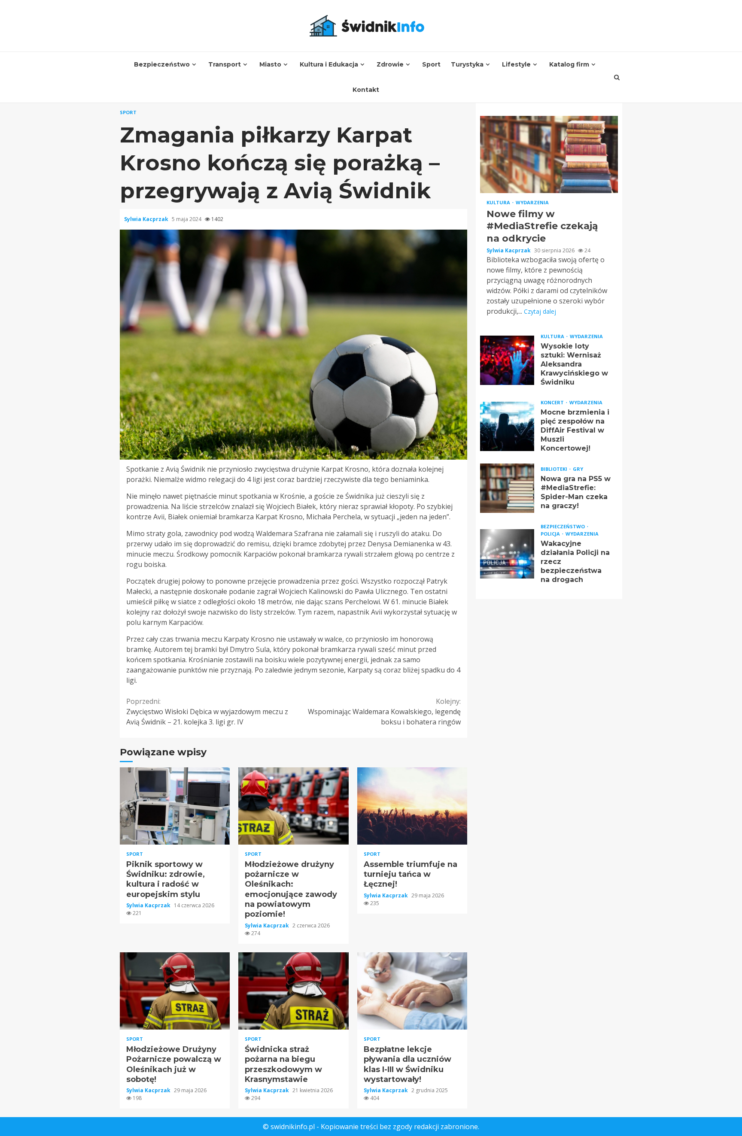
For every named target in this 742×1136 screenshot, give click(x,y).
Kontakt (366, 90)
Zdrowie (390, 64)
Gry (578, 469)
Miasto (270, 64)
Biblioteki (555, 469)
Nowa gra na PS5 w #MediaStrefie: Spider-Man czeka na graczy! (507, 488)
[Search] (617, 77)
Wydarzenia (532, 202)
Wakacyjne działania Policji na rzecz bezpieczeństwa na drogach (507, 554)
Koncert (553, 402)
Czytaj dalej (540, 312)
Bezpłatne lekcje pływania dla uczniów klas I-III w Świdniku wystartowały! (412, 991)
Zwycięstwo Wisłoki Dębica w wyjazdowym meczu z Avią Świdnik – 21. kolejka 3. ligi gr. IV (207, 712)
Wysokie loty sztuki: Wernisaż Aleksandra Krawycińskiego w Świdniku (507, 360)
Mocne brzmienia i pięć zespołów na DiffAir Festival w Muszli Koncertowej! (507, 426)
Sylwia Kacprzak (147, 219)
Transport (224, 64)
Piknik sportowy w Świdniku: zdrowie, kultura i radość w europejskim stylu (175, 806)
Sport (431, 64)
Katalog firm (569, 64)
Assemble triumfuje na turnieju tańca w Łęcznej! (412, 806)
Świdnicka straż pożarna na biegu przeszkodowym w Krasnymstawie (293, 991)
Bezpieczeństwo (162, 64)
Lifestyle (516, 64)
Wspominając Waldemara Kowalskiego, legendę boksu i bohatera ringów (384, 712)
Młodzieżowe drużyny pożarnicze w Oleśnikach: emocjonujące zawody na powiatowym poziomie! (293, 806)
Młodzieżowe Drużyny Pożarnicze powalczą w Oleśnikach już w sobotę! (175, 991)
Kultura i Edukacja (329, 64)
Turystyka (467, 64)
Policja (551, 534)
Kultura (499, 202)
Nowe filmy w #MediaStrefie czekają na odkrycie (549, 154)
